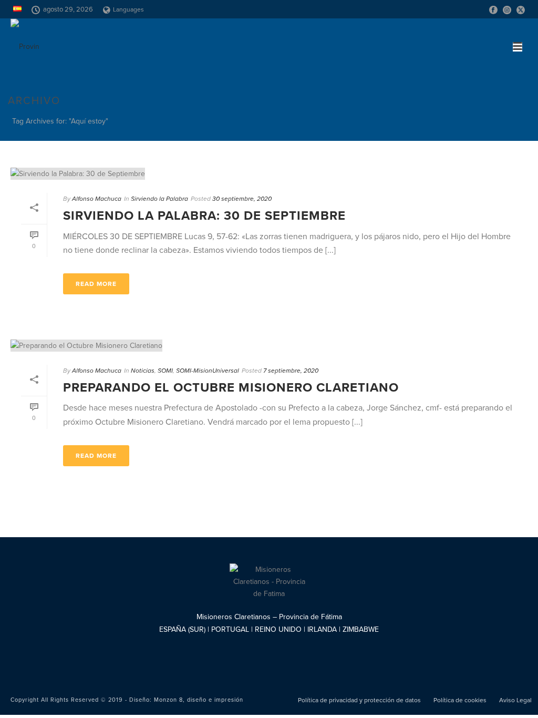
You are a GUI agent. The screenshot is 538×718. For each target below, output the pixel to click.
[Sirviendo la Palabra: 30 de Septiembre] (269, 173)
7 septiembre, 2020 (290, 370)
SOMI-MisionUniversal (207, 370)
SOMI (165, 370)
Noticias (142, 370)
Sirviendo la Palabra (159, 198)
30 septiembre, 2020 (242, 198)
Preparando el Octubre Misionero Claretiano (231, 387)
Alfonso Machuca (96, 198)
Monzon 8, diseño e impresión (198, 699)
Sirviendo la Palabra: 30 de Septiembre (204, 215)
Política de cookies (460, 700)
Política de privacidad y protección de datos (359, 700)
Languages (128, 9)
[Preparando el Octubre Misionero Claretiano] (269, 345)
